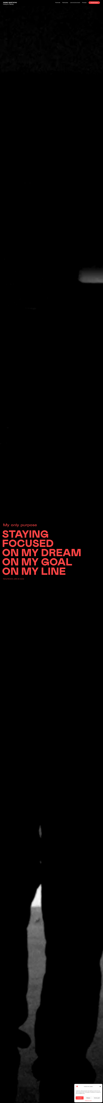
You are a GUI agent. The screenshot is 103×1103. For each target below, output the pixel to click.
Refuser (88, 1098)
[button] (100, 1086)
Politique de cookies (88, 1100)
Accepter (80, 1098)
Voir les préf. (97, 1098)
